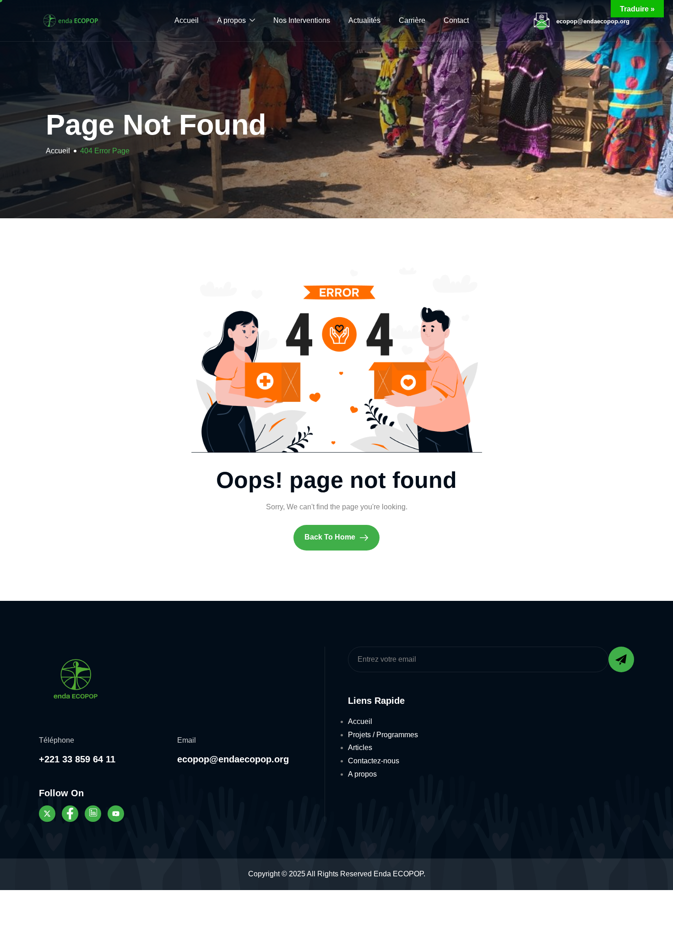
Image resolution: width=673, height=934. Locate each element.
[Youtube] (116, 813)
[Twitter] (47, 813)
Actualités (364, 20)
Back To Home (330, 537)
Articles (360, 747)
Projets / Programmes (383, 735)
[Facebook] (70, 813)
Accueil (186, 20)
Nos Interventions (301, 20)
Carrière (412, 20)
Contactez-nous (373, 761)
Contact (456, 20)
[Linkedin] (93, 813)
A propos (231, 20)
